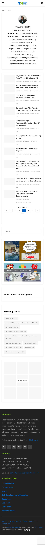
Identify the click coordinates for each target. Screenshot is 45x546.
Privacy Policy (6, 523)
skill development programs (15, 352)
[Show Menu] (3, 3)
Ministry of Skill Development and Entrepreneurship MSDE (21, 337)
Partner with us (8, 510)
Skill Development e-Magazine (15, 495)
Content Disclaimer (29, 521)
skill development (12, 327)
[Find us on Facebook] (4, 447)
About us (4, 521)
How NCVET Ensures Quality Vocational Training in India (26, 96)
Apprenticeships (30, 343)
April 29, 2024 (35, 101)
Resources (6, 499)
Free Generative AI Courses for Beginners (26, 149)
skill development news (13, 347)
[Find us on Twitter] (9, 447)
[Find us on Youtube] (19, 447)
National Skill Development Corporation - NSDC (21, 323)
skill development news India (15, 331)
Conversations (8, 483)
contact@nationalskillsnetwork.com (24, 472)
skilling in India (11, 318)
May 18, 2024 (34, 81)
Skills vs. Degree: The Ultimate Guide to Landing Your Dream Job (28, 109)
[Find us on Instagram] (14, 447)
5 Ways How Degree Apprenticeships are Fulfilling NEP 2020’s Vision (28, 123)
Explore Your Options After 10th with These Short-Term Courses (27, 86)
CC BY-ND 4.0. (39, 527)
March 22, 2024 (35, 171)
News (4, 491)
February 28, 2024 (22, 202)
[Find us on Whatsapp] (30, 447)
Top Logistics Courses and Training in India (28, 137)
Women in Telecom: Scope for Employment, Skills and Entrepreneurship (26, 193)
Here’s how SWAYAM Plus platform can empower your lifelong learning (28, 179)
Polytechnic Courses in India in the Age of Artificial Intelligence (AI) (28, 77)
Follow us (23, 381)
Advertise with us (15, 521)
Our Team (6, 502)
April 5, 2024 (34, 141)
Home (3, 10)
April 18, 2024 (35, 128)
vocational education (13, 343)
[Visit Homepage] (22, 3)
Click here (33, 440)
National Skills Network (13, 527)
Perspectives (7, 487)
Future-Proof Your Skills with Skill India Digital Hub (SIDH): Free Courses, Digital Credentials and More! (28, 164)
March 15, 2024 (35, 184)
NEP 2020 (29, 347)
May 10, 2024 (34, 91)
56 (37, 211)
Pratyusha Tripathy (23, 81)
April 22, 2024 (35, 113)
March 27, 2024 (35, 154)
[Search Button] (42, 3)
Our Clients (6, 506)
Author (9, 10)
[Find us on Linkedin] (25, 447)
